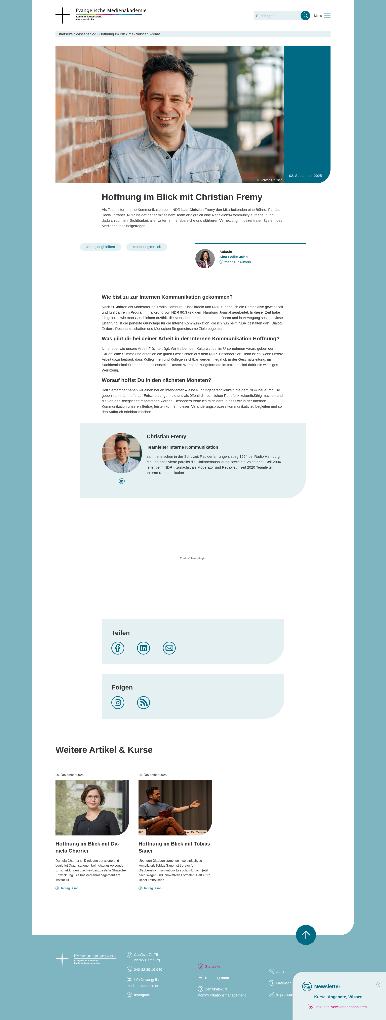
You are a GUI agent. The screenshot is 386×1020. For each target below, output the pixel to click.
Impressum (285, 995)
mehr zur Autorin (237, 262)
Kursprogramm (217, 978)
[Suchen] (305, 15)
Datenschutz (286, 983)
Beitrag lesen (69, 888)
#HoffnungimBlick (147, 247)
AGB (280, 972)
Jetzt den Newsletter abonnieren (341, 1007)
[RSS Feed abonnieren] (143, 702)
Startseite (212, 967)
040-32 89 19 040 (148, 970)
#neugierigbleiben (100, 247)
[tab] (378, 984)
